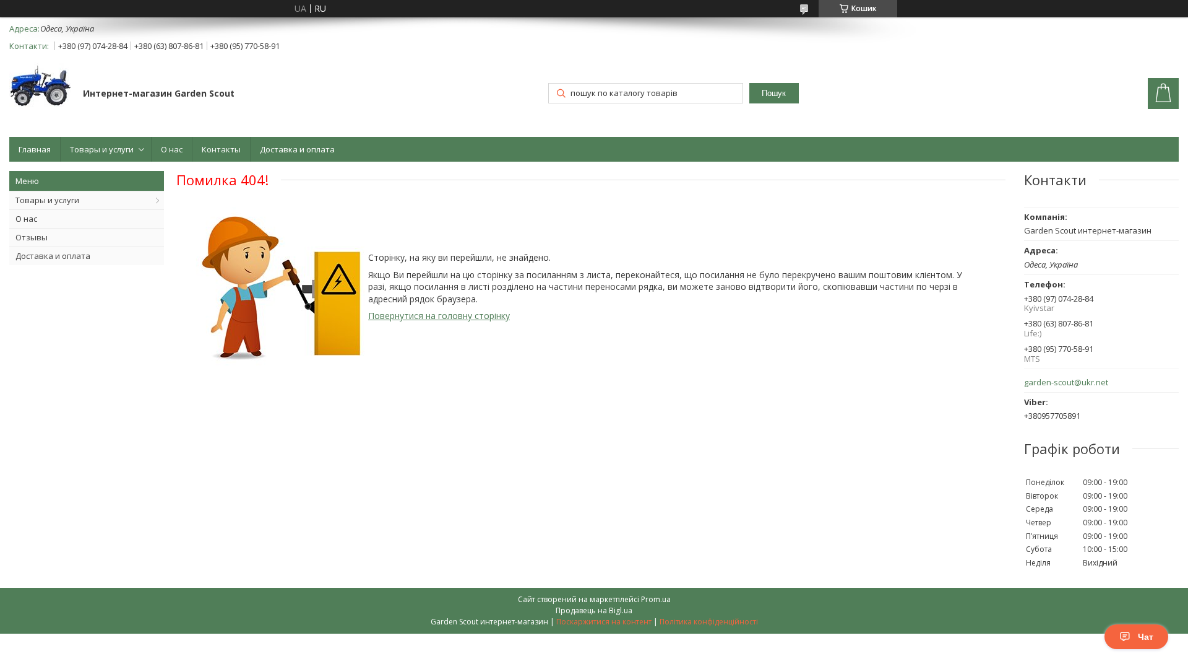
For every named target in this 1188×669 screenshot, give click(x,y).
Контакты (221, 149)
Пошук (774, 93)
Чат (1145, 637)
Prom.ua (656, 599)
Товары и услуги (102, 149)
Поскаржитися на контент (604, 621)
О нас (172, 149)
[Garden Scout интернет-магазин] (40, 87)
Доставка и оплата (297, 149)
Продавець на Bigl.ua (594, 610)
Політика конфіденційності (709, 621)
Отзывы (31, 237)
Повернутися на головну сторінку (439, 315)
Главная (35, 149)
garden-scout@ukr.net (1066, 382)
